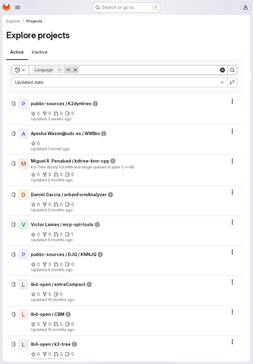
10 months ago (61, 299)
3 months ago (60, 180)
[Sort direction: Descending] (232, 82)
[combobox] (119, 82)
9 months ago (60, 269)
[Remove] (75, 70)
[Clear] (222, 70)
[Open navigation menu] (18, 7)
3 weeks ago (60, 119)
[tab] (17, 52)
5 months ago (60, 240)
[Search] (232, 70)
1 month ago (59, 149)
